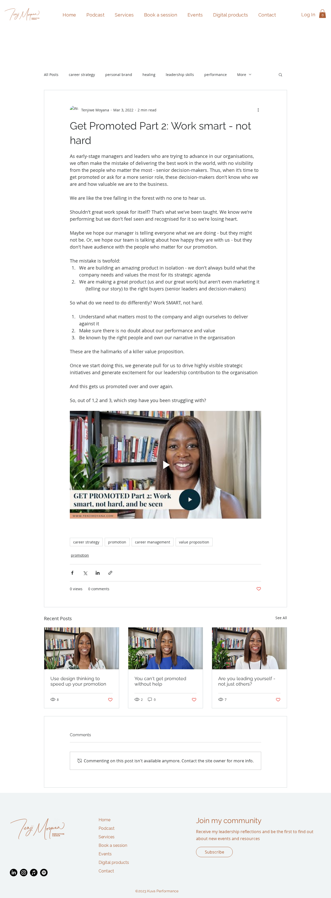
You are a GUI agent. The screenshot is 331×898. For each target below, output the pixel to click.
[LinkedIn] (13, 872)
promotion (117, 542)
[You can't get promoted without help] (165, 648)
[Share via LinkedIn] (97, 572)
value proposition (194, 542)
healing (148, 74)
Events (105, 853)
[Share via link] (110, 572)
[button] (322, 13)
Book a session (113, 845)
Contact (106, 871)
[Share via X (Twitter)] (84, 572)
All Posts (51, 74)
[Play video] (165, 464)
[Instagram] (23, 872)
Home (104, 819)
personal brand (118, 74)
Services (107, 836)
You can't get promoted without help (160, 681)
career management (152, 542)
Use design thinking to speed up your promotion (78, 681)
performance (215, 74)
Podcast (107, 828)
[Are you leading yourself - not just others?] (249, 648)
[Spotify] (44, 872)
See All (281, 617)
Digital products (114, 862)
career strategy (82, 74)
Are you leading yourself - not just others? (246, 681)
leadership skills (180, 74)
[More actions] (258, 110)
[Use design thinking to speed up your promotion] (81, 648)
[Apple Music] (33, 872)
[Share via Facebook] (72, 572)
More (241, 74)
